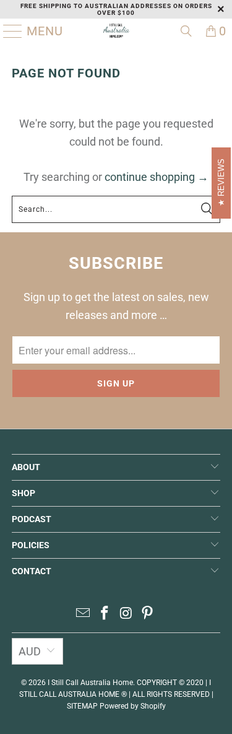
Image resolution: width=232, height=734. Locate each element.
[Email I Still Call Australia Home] (83, 614)
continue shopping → (156, 176)
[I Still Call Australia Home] (116, 31)
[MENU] (8, 31)
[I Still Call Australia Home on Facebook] (104, 614)
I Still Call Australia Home (90, 682)
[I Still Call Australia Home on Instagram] (126, 614)
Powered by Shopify (133, 706)
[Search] (186, 31)
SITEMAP (82, 706)
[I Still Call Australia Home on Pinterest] (148, 614)
